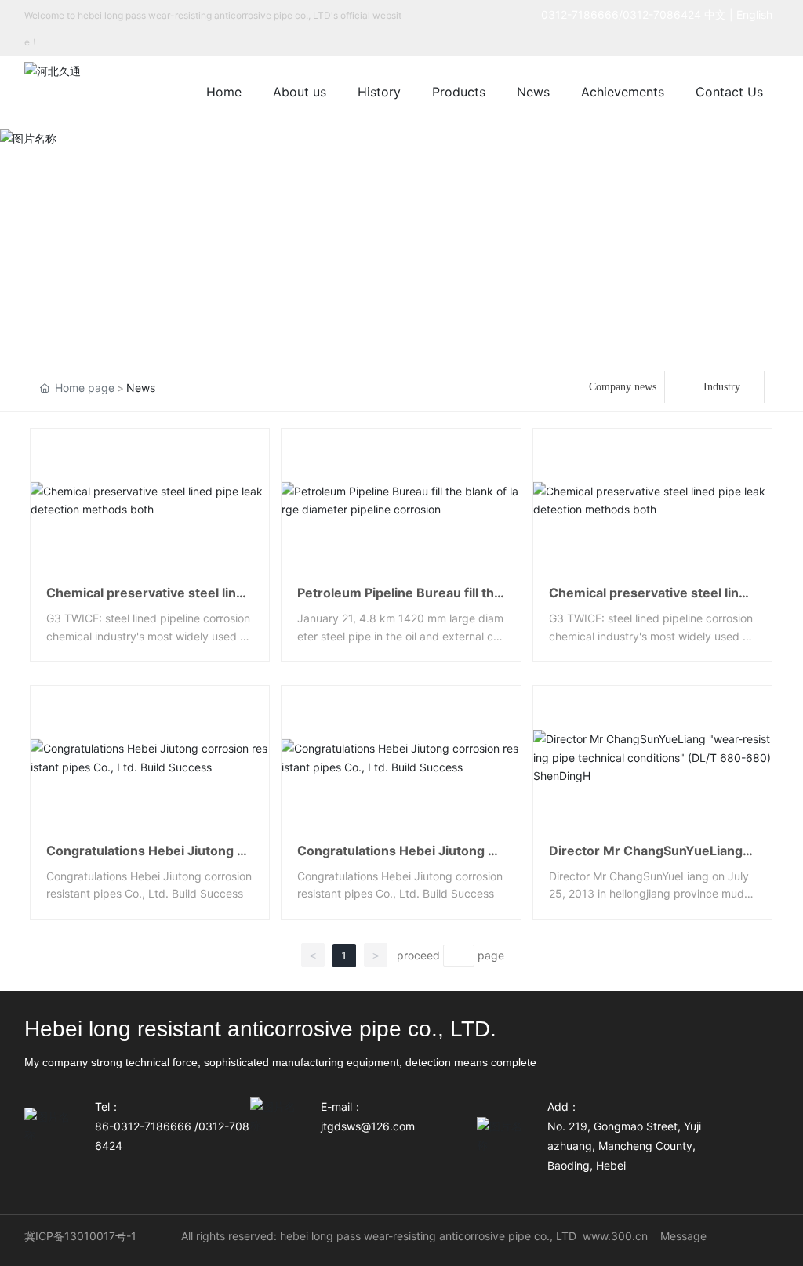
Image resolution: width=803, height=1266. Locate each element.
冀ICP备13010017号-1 (80, 1235)
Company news (622, 387)
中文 (715, 14)
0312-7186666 (580, 14)
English (757, 14)
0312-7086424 (662, 14)
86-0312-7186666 (143, 1126)
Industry (721, 387)
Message (683, 1235)
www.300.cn (615, 1235)
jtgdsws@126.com (368, 1126)
